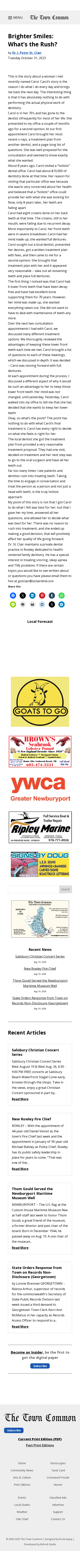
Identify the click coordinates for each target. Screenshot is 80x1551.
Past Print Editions (40, 1445)
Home (22, 1463)
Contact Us (58, 1519)
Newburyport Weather (40, 668)
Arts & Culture (22, 1477)
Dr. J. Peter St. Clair (27, 53)
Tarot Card (58, 1470)
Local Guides (22, 1505)
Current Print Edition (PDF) (40, 1439)
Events (22, 1497)
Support (58, 1512)
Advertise (58, 1505)
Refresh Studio (48, 1544)
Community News (22, 1470)
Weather (22, 1512)
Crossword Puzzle (58, 1477)
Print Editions (22, 1484)
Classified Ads (58, 1497)
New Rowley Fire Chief (40, 968)
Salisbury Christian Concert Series (40, 956)
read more (20, 1099)
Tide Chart (22, 1519)
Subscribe (40, 1366)
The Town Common (31, 1539)
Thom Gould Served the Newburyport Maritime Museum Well (32, 1193)
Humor (58, 1484)
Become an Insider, (27, 1352)
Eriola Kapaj (65, 1539)
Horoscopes (58, 1463)
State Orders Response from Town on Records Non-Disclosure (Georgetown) (37, 1272)
